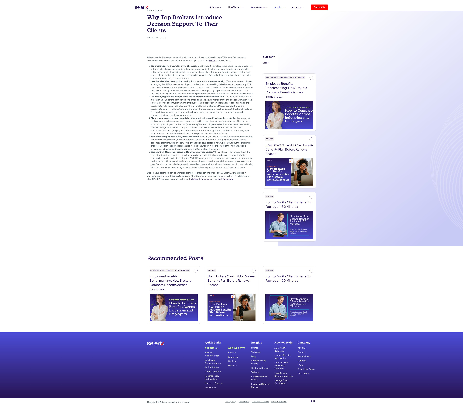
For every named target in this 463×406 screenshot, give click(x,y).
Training (255, 372)
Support (302, 360)
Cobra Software (213, 371)
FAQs (300, 364)
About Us (302, 347)
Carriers (232, 361)
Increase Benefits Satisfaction (282, 356)
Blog (253, 356)
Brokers (232, 352)
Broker (266, 62)
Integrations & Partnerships (212, 377)
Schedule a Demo (306, 369)
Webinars (255, 352)
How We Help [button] (234, 7)
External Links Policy (279, 402)
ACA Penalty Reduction (280, 349)
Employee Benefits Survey (260, 385)
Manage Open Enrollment (281, 382)
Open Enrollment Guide (259, 378)
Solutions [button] (214, 7)
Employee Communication (213, 361)
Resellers (232, 365)
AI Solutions (210, 387)
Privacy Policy (230, 402)
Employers (233, 357)
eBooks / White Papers (258, 362)
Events (254, 347)
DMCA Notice (244, 402)
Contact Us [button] (319, 7)
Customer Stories (259, 368)
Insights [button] (279, 7)
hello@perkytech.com (200, 179)
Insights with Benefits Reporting (283, 374)
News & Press (304, 356)
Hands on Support (214, 383)
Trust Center (304, 373)
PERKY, (212, 60)
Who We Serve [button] (258, 7)
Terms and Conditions (260, 402)
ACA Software (212, 367)
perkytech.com (225, 179)
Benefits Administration (212, 354)
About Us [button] (296, 7)
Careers (301, 352)
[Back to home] (141, 7)
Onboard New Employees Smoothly (281, 365)
